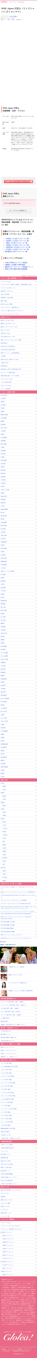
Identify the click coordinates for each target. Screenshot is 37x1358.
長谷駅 (2, 741)
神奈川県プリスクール (7, 1261)
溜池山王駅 (4, 496)
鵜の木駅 (3, 692)
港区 (9, 19)
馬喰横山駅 (4, 600)
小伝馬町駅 (4, 708)
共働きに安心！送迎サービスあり (10, 359)
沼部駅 (2, 682)
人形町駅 (3, 431)
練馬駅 (2, 760)
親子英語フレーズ (5, 1170)
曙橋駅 (2, 639)
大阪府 (2, 809)
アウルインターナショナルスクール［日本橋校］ (14, 900)
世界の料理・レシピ (6, 1213)
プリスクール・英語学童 (8, 1316)
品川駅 (2, 486)
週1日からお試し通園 (6, 304)
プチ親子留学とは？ (6, 1031)
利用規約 (20, 1349)
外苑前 (2, 551)
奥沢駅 (2, 636)
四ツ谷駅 (3, 620)
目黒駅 (2, 467)
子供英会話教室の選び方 (7, 1148)
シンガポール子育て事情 (7, 1092)
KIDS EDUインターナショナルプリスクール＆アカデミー (16, 938)
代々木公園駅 (4, 656)
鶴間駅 (2, 675)
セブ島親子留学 (5, 1018)
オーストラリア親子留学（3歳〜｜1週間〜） (13, 1002)
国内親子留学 (4, 1021)
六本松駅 (3, 532)
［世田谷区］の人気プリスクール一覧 (17, 247)
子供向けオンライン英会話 (16, 967)
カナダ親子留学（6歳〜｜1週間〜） (10, 1008)
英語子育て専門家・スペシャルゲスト (11, 1190)
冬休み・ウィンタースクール (8, 1053)
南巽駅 (2, 773)
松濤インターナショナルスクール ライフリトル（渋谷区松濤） (18, 892)
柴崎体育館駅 (4, 509)
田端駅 (2, 594)
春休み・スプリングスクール (8, 1050)
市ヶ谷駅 (3, 617)
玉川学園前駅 (4, 731)
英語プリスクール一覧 (15, 975)
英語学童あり (4, 343)
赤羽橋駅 (3, 440)
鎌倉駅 (2, 421)
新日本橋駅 (4, 646)
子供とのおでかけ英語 (7, 1164)
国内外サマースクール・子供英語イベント (19, 267)
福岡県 (2, 792)
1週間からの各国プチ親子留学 (15, 264)
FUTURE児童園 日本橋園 (8, 931)
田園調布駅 (4, 561)
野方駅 (2, 754)
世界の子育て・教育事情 (19, 1304)
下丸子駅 (3, 590)
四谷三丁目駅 (4, 659)
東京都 (2, 818)
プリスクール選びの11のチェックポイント (12, 310)
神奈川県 (3, 867)
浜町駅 (2, 434)
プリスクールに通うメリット (8, 288)
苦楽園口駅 (4, 542)
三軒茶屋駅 (4, 418)
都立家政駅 (4, 757)
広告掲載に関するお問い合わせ (20, 1351)
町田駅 (2, 613)
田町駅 (2, 519)
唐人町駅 (3, 529)
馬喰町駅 (3, 604)
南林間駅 (3, 672)
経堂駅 (2, 577)
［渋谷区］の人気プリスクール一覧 (17, 238)
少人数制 (3, 356)
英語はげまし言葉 (5, 1161)
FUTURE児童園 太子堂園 (8, 925)
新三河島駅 (4, 701)
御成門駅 (3, 502)
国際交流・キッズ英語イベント (9, 1057)
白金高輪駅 (4, 522)
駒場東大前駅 (4, 414)
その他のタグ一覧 (5, 1135)
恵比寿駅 (3, 470)
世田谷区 (18, 19)
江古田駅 (3, 398)
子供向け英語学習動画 (7, 1174)
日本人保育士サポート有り (8, 336)
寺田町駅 (3, 763)
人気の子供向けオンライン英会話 (16, 262)
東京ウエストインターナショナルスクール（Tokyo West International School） (16, 917)
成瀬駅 (2, 734)
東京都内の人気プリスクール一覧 (16, 251)
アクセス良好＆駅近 (6, 382)
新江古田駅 (4, 395)
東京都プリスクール (6, 1232)
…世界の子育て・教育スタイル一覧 (10, 1138)
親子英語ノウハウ (5, 1154)
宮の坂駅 (3, 574)
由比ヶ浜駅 (4, 427)
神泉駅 (2, 411)
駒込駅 (2, 705)
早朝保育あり (4, 366)
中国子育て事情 (5, 1131)
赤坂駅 (2, 493)
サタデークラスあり (6, 385)
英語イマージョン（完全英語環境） (10, 353)
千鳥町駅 (3, 688)
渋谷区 (13, 19)
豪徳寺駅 (3, 581)
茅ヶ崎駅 (3, 405)
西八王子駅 (4, 711)
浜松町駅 (3, 587)
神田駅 (2, 643)
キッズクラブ (4, 1209)
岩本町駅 (3, 649)
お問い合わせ (6, 1351)
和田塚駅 (3, 424)
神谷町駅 (3, 499)
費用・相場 (4, 301)
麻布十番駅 (4, 444)
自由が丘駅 (4, 633)
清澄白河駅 (4, 515)
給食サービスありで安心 (7, 320)
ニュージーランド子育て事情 (8, 1109)
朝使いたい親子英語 (6, 1167)
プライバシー (12, 1349)
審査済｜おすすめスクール (8, 323)
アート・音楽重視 (5, 388)
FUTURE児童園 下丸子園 (8, 921)
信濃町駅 (3, 662)
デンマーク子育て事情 (7, 1102)
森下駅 (2, 512)
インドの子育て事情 (6, 1079)
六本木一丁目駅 (5, 489)
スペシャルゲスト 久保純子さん (18, 982)
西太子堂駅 (4, 610)
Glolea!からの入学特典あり (8, 346)
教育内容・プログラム (7, 291)
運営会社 (3, 1349)
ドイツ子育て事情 (5, 1105)
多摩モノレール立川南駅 (7, 571)
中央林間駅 (4, 564)
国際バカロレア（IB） (7, 1200)
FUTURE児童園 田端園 (7, 928)
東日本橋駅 (4, 460)
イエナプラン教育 (5, 1203)
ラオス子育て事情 (5, 1125)
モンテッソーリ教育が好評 (8, 372)
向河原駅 (3, 555)
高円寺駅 (3, 727)
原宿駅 (2, 737)
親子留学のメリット (6, 1034)
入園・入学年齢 (5, 294)
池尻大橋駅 (4, 548)
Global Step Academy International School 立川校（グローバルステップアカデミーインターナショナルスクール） (18, 907)
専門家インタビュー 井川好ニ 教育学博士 (21, 990)
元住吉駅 (3, 630)
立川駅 (2, 506)
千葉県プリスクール (6, 1271)
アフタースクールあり (7, 379)
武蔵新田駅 (4, 679)
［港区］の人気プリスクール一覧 (16, 243)
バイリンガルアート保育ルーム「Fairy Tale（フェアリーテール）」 (17, 887)
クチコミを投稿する (19, 210)
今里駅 (2, 776)
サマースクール (30, 1302)
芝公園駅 (3, 450)
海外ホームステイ (5, 1206)
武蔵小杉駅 (4, 558)
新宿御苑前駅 (4, 744)
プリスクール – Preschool (16, 2)
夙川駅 (2, 545)
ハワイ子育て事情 (5, 1112)
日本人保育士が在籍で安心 (8, 349)
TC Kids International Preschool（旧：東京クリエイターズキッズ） (18, 896)
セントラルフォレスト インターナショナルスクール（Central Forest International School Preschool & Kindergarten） (17, 912)
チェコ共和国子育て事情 (7, 1099)
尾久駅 (2, 597)
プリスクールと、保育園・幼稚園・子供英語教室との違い (16, 284)
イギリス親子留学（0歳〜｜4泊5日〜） (11, 1011)
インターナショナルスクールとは (10, 314)
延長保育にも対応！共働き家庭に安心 (11, 369)
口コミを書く (14, 16)
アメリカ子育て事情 (6, 1063)
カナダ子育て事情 (5, 1089)
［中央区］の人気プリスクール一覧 (17, 249)
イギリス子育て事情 (6, 1069)
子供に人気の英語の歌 (7, 1180)
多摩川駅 (3, 685)
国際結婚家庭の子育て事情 (8, 1128)
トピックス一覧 (5, 1216)
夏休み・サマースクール (7, 1047)
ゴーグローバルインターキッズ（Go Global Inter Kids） (16, 903)
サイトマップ (28, 1349)
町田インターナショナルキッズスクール (12, 935)
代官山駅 (3, 453)
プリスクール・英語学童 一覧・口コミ (11, 1229)
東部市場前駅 (4, 767)
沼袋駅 (2, 401)
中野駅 (2, 724)
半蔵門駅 (3, 626)
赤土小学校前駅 (5, 698)
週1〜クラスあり (5, 330)
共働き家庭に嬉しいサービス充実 (10, 375)
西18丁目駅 (4, 525)
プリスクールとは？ (6, 281)
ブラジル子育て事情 (6, 1115)
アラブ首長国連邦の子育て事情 (9, 1066)
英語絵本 (3, 1196)
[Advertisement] (18, 84)
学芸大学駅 (4, 535)
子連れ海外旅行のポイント (8, 1040)
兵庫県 (2, 802)
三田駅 (2, 447)
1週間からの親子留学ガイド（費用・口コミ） (13, 1024)
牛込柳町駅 (4, 747)
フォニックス (4, 1151)
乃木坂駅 (3, 480)
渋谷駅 (2, 408)
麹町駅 (2, 623)
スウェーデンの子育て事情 (8, 1096)
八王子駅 (3, 568)
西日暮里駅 (4, 695)
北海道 (2, 783)
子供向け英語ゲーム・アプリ (8, 1177)
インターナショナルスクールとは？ (10, 1225)
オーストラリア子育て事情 (8, 1082)
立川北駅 (3, 666)
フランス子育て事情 (6, 1118)
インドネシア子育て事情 (7, 1076)
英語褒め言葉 (4, 1157)
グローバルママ (5, 1193)
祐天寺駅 (3, 538)
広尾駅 (2, 457)
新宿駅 (2, 750)
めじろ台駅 (4, 718)
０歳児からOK (5, 362)
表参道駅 (3, 476)
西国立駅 (3, 669)
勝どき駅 (3, 607)
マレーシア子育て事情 (7, 1122)
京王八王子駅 (4, 721)
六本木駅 (3, 483)
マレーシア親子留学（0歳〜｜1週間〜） (12, 1015)
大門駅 (2, 584)
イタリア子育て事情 (6, 1073)
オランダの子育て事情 (7, 1086)
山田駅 (2, 714)
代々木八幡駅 (4, 652)
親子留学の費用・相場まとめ (8, 1037)
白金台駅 (3, 463)
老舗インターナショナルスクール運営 (11, 340)
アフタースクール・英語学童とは (10, 307)
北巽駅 (2, 770)
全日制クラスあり (5, 333)
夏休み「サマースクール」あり (9, 327)
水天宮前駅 (4, 437)
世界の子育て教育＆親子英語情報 (16, 269)
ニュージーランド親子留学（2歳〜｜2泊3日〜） (14, 1005)
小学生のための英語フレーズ (8, 1183)
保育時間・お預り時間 (7, 297)
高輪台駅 (3, 473)
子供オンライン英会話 (7, 1144)
